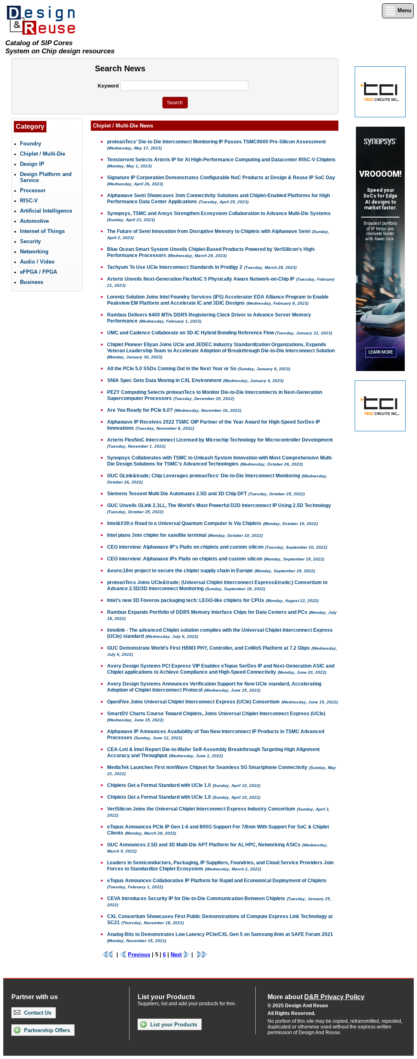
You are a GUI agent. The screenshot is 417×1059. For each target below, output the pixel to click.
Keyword (108, 86)
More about (316, 996)
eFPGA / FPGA (38, 272)
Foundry (30, 144)
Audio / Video (37, 262)
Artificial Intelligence (46, 211)
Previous (139, 954)
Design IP (32, 164)
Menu (403, 10)
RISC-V (29, 201)
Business (31, 282)
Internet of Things (42, 231)
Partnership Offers (46, 1030)
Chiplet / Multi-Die (42, 154)
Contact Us (36, 1013)
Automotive (34, 221)
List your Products (173, 1025)
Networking (34, 251)
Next (176, 954)
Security (30, 241)
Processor (33, 190)
